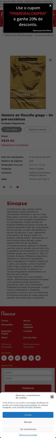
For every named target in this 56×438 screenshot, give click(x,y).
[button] (52, 396)
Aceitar (28, 415)
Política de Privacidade (28, 405)
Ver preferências (28, 429)
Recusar (28, 422)
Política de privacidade (28, 435)
